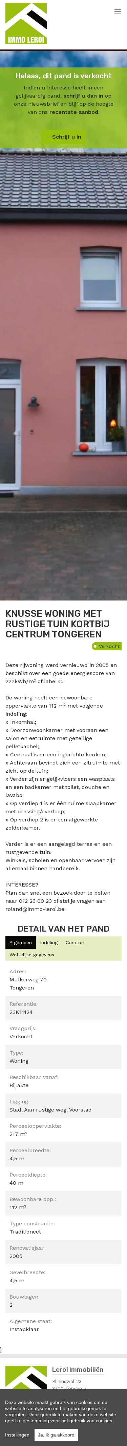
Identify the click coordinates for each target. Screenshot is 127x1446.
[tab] (20, 942)
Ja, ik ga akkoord (56, 1435)
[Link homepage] (26, 23)
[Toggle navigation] (117, 12)
